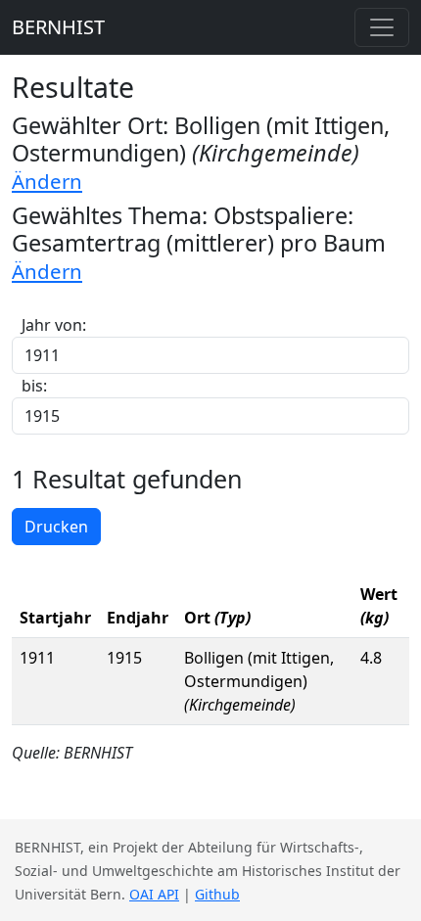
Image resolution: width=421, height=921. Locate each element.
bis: (34, 385)
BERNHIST (58, 27)
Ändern (47, 181)
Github (217, 894)
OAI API (154, 894)
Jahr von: (54, 325)
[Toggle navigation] (381, 27)
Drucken (56, 526)
